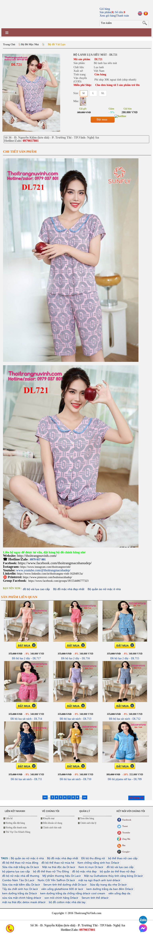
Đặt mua (102, 119)
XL (102, 93)
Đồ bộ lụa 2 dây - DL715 (124, 658)
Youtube (126, 832)
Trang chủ (9, 44)
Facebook (126, 820)
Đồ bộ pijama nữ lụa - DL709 (125, 779)
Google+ (126, 851)
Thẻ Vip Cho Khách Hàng (18, 832)
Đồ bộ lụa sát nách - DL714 (26, 718)
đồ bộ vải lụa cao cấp (36, 589)
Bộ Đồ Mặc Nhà (30, 44)
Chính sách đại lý (88, 823)
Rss (123, 845)
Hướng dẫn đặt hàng (15, 823)
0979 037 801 (38, 559)
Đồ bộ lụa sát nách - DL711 (26, 779)
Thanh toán (122, 15)
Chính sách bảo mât (52, 827)
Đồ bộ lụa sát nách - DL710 (75, 779)
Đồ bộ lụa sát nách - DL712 (124, 718)
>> (84, 797)
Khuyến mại (48, 818)
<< (45, 797)
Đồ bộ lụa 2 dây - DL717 (26, 658)
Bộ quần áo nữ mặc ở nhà (104, 589)
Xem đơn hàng (87, 818)
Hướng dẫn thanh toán (16, 827)
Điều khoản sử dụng (52, 823)
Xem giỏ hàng (108, 15)
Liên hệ (9, 818)
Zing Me (126, 839)
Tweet (125, 826)
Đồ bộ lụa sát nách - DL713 (75, 718)
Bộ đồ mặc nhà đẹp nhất (68, 589)
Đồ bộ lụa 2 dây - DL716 (75, 658)
